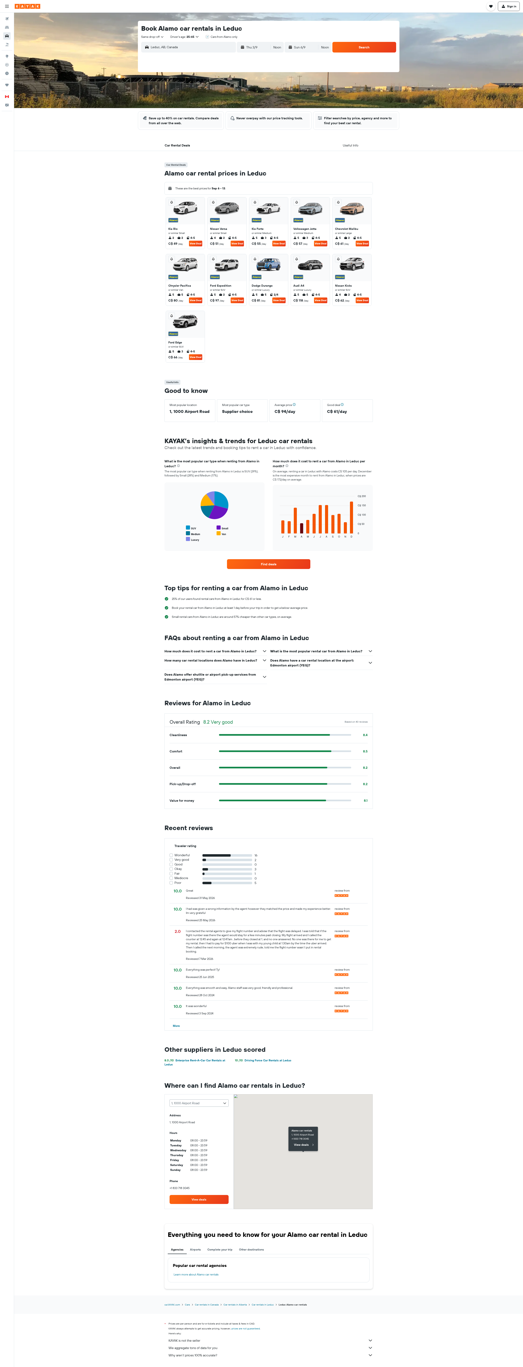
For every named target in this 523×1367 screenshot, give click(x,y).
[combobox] (152, 37)
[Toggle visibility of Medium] (193, 533)
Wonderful (182, 855)
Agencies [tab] (177, 1249)
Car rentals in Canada (207, 1304)
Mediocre (181, 878)
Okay (178, 869)
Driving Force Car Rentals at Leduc (263, 1060)
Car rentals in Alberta (235, 1304)
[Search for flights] (7, 19)
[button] (6, 6)
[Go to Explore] (7, 56)
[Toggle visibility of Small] (222, 527)
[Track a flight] (7, 65)
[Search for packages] (7, 44)
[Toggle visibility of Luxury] (192, 539)
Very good (181, 860)
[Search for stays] (7, 27)
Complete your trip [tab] (219, 1249)
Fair (177, 873)
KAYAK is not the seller (184, 1340)
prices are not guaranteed (245, 1328)
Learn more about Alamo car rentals (196, 1274)
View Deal (195, 243)
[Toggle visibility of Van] (221, 533)
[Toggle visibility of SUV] (191, 527)
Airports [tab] (195, 1249)
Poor (177, 883)
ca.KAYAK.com (172, 1304)
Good (178, 864)
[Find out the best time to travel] (7, 73)
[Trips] (7, 85)
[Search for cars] (7, 36)
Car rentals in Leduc (263, 1304)
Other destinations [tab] (251, 1249)
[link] (268, 564)
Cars (187, 1304)
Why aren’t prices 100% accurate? (193, 1355)
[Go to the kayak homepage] (27, 6)
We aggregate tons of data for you (193, 1348)
